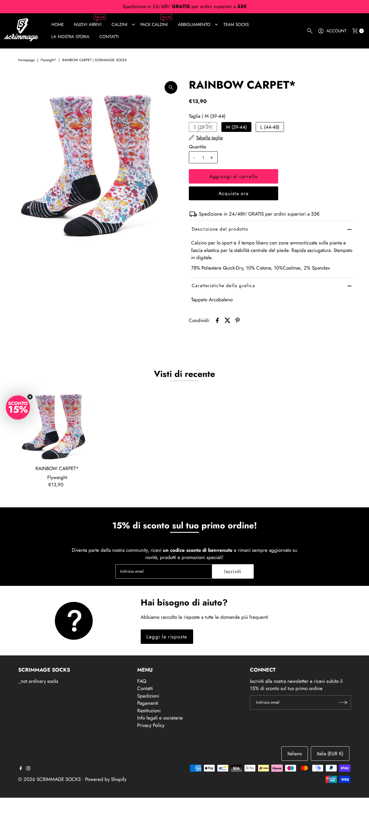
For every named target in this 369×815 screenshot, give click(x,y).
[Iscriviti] (343, 702)
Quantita (197, 146)
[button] (18, 407)
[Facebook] (21, 768)
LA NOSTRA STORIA (70, 36)
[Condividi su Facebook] (217, 319)
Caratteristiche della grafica (223, 285)
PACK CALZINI (154, 24)
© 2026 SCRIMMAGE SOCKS (49, 779)
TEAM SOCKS (236, 24)
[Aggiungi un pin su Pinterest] (237, 319)
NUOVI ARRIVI (87, 24)
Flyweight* (48, 60)
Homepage (26, 60)
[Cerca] (309, 31)
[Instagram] (28, 768)
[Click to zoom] (171, 87)
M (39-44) (236, 127)
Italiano (294, 753)
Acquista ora (233, 193)
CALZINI (119, 24)
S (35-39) (202, 127)
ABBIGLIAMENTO (194, 24)
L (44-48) (269, 127)
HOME (57, 24)
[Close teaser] (30, 397)
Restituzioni (149, 710)
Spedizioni (148, 695)
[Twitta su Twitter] (227, 319)
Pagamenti (147, 703)
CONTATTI (109, 36)
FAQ (141, 681)
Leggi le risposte (166, 636)
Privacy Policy (150, 725)
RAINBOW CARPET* (57, 468)
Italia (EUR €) (330, 753)
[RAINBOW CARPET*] (57, 424)
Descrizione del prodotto (220, 229)
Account (336, 31)
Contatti (145, 688)
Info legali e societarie (160, 717)
